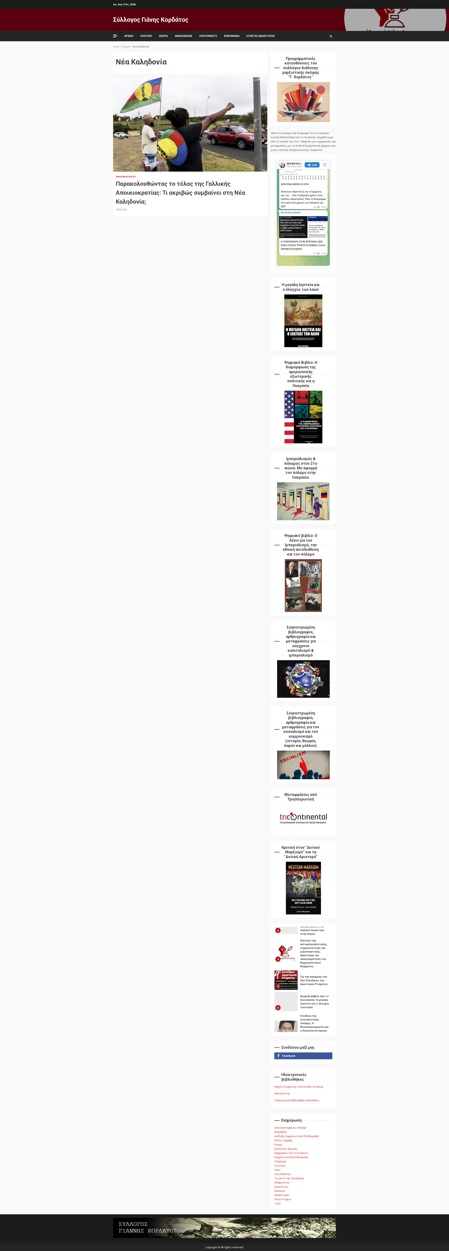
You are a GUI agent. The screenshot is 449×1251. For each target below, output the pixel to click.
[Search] (331, 36)
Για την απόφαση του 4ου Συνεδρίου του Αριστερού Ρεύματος (286, 977)
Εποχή (278, 1144)
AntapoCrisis (281, 1182)
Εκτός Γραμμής (283, 1140)
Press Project (282, 1199)
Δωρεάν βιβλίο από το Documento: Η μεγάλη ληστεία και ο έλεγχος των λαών (286, 998)
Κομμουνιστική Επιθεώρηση (291, 1157)
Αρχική (128, 36)
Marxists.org (282, 1093)
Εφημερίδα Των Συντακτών (291, 1153)
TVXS (277, 1203)
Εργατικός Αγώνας (285, 1148)
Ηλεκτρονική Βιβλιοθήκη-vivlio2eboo (296, 1100)
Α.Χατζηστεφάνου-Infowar (290, 1127)
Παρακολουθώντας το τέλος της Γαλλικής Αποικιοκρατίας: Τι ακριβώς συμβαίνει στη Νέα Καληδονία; (190, 124)
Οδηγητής (280, 1161)
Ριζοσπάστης (282, 1174)
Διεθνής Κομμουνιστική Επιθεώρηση (296, 1136)
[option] (303, 951)
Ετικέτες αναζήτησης (260, 36)
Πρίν (277, 1169)
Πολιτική (146, 36)
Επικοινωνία (231, 36)
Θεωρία (163, 36)
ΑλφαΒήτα (280, 1132)
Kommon (279, 1191)
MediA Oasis (281, 1195)
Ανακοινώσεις (183, 36)
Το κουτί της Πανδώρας (289, 1178)
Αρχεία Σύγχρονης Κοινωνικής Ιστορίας (298, 1086)
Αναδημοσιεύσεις (126, 177)
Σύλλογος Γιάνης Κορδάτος (150, 19)
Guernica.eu (281, 1186)
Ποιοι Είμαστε (208, 36)
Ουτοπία (279, 1165)
